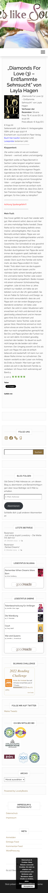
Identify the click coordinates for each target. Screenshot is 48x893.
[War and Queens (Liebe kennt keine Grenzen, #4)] (40, 638)
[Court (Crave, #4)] (40, 628)
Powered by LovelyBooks (16, 791)
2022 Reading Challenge (19, 673)
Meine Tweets (10, 711)
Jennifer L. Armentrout (14, 638)
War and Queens (12, 636)
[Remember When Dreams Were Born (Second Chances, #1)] (40, 572)
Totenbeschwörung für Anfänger (20, 605)
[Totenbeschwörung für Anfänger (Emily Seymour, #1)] (40, 608)
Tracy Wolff (10, 628)
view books (30, 692)
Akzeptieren (28, 886)
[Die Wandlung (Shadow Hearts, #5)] (40, 618)
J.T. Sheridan (10, 618)
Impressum (11, 818)
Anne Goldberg (11, 576)
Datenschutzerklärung (27, 883)
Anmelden (11, 837)
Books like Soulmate (19, 680)
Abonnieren (13, 506)
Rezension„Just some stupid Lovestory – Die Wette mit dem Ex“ (22, 535)
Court (7, 626)
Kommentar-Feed (14, 846)
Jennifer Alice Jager (13, 608)
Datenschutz (12, 813)
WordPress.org (12, 850)
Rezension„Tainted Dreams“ (12, 546)
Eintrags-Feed (12, 842)
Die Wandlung (11, 616)
